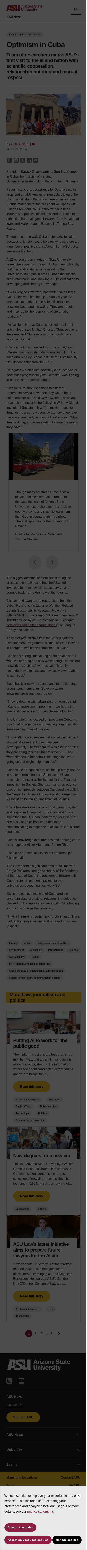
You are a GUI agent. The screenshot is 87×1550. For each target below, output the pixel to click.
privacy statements (40, 1511)
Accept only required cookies (28, 1539)
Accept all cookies (20, 1527)
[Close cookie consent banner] (79, 1496)
